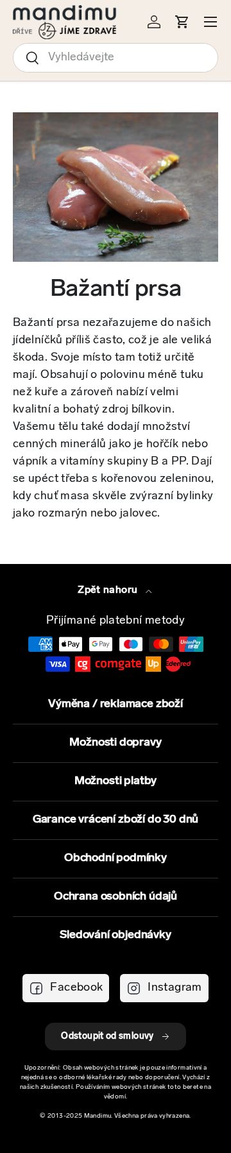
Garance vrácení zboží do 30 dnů (115, 820)
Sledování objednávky (115, 935)
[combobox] (115, 58)
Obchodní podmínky (115, 858)
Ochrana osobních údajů (115, 897)
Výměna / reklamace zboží (115, 704)
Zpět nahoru (109, 590)
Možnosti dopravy (115, 743)
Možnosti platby (115, 781)
